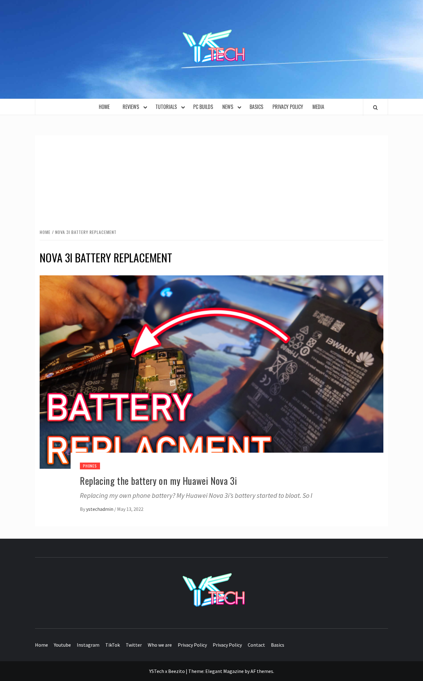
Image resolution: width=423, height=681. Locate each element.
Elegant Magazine (224, 671)
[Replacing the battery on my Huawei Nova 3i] (211, 371)
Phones (90, 465)
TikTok (112, 645)
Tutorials (167, 106)
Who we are (160, 645)
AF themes (262, 671)
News (229, 106)
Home (106, 106)
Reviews (132, 106)
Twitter (134, 645)
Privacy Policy (288, 106)
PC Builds (203, 106)
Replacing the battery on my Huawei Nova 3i (158, 481)
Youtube (62, 645)
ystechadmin (100, 509)
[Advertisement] (211, 181)
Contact (256, 645)
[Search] (375, 107)
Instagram (88, 645)
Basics (256, 106)
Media (318, 106)
